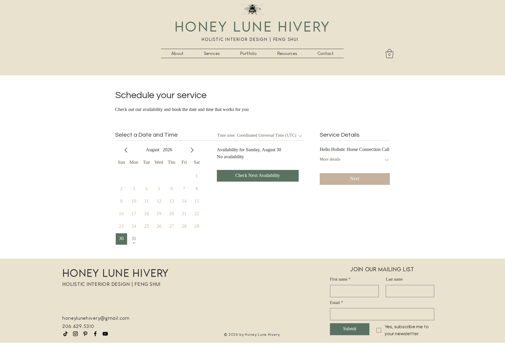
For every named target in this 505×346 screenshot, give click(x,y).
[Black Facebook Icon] (95, 334)
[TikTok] (65, 334)
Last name (394, 280)
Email (336, 303)
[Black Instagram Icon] (75, 334)
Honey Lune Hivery (252, 26)
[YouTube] (105, 334)
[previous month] (125, 150)
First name (340, 280)
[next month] (192, 150)
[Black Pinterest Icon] (85, 334)
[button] (212, 53)
